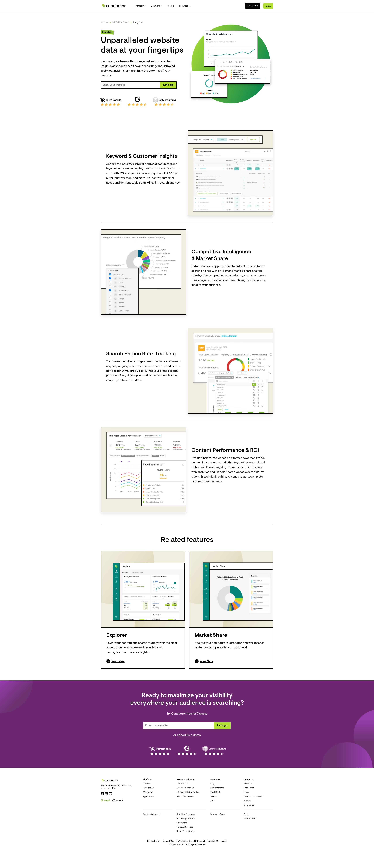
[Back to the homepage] (114, 6)
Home (104, 22)
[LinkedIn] (106, 793)
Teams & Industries (186, 779)
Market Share (211, 635)
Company (248, 779)
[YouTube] (110, 793)
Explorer (116, 635)
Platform (147, 779)
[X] (102, 793)
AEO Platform (120, 22)
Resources (215, 779)
